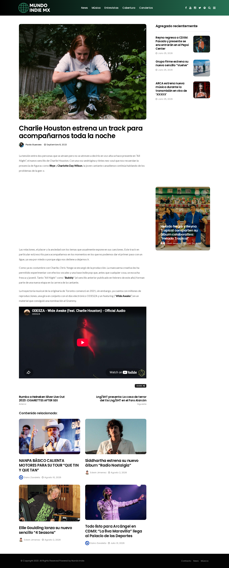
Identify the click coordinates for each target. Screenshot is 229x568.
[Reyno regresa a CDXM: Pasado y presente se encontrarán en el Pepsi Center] (201, 44)
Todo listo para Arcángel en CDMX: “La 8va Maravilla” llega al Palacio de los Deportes (113, 531)
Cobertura (128, 8)
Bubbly (69, 277)
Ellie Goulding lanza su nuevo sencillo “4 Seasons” (45, 530)
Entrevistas (111, 8)
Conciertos (146, 8)
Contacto (186, 560)
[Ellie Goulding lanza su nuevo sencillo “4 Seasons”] (49, 503)
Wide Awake (123, 295)
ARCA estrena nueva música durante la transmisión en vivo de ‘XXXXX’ (171, 88)
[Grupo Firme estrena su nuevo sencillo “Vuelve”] (201, 68)
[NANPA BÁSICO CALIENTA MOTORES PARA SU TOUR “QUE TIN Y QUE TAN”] (49, 436)
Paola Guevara (34, 144)
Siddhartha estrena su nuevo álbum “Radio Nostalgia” (111, 463)
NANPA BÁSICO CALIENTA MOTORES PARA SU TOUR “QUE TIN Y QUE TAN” (49, 465)
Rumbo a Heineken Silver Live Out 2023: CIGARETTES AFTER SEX (42, 400)
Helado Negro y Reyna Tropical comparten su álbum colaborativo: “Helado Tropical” (179, 232)
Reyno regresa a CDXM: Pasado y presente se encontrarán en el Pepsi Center (172, 43)
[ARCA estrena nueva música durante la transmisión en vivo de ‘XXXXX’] (201, 89)
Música (96, 8)
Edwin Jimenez (98, 472)
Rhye (52, 165)
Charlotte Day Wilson (70, 165)
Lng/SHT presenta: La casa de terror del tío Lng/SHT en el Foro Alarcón (121, 400)
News (84, 8)
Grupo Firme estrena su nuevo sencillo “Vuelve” (172, 63)
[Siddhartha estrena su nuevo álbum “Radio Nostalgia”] (115, 436)
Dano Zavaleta (32, 477)
